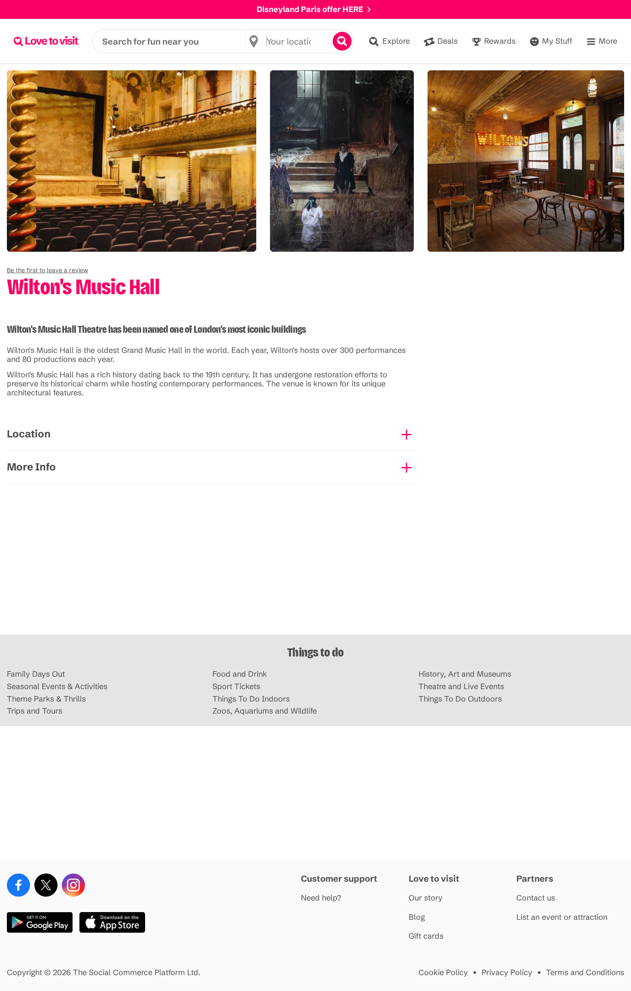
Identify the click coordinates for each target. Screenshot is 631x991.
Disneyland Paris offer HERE (310, 9)
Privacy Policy (507, 972)
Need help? (321, 898)
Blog (417, 917)
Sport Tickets (236, 686)
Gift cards (426, 936)
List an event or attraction (561, 917)
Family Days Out (36, 674)
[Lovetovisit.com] (46, 41)
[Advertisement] (315, 568)
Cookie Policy (443, 972)
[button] (47, 270)
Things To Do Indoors (251, 699)
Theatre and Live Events (461, 686)
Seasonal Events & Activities (57, 686)
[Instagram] (73, 885)
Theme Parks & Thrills (46, 699)
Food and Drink (239, 674)
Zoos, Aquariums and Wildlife (264, 711)
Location (29, 434)
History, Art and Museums (465, 674)
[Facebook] (18, 885)
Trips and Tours (34, 711)
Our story (426, 898)
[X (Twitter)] (46, 885)
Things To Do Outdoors (460, 699)
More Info (31, 467)
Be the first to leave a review (47, 270)
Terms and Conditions (585, 972)
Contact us (535, 898)
